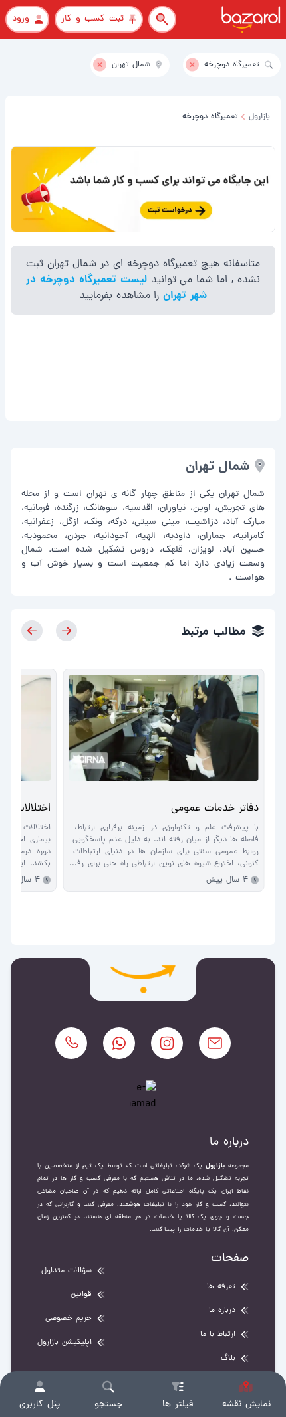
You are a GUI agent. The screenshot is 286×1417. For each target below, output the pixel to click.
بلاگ (228, 1358)
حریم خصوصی (68, 1318)
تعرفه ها (221, 1287)
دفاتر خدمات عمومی (215, 809)
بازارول (259, 117)
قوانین (81, 1295)
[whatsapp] (119, 1043)
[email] (215, 1043)
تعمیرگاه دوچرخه (210, 117)
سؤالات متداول (66, 1271)
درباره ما (222, 1310)
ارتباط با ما (217, 1334)
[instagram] (167, 1043)
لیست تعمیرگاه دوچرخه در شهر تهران (117, 288)
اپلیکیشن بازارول (64, 1342)
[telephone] (71, 1043)
